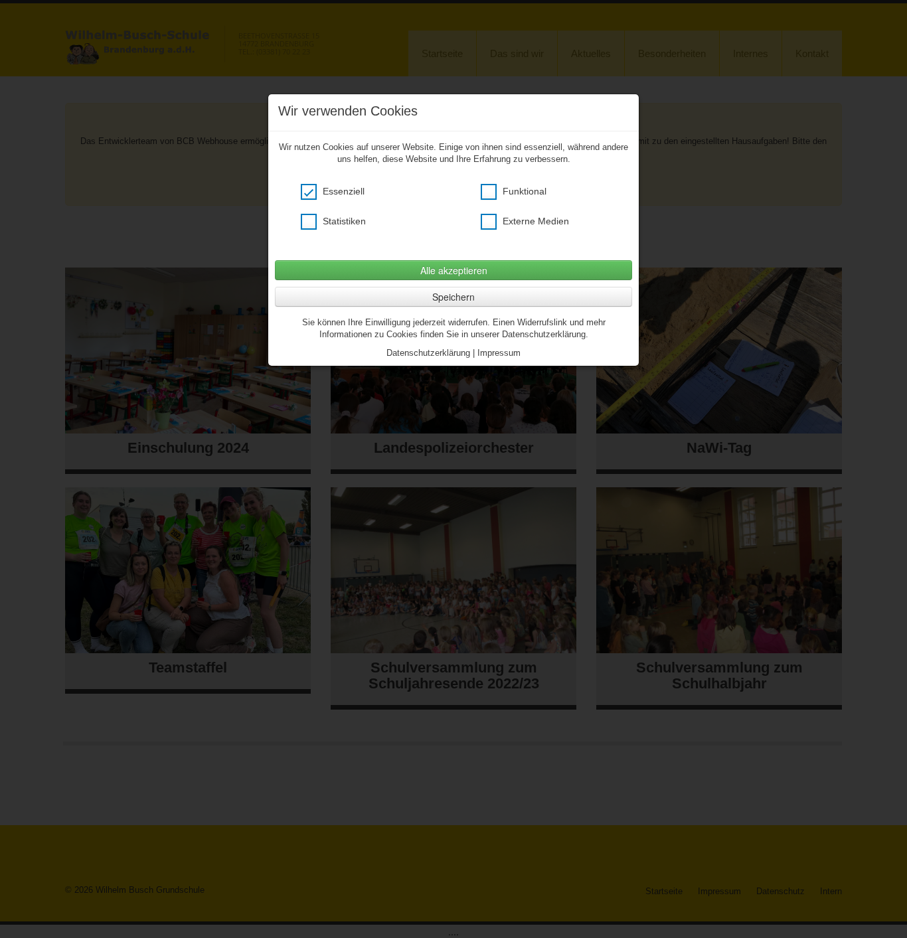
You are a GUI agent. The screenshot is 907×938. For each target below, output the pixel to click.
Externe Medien (534, 221)
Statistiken (343, 221)
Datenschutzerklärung (428, 353)
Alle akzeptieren (453, 270)
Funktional (523, 191)
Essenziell (342, 191)
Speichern (453, 296)
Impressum (499, 353)
